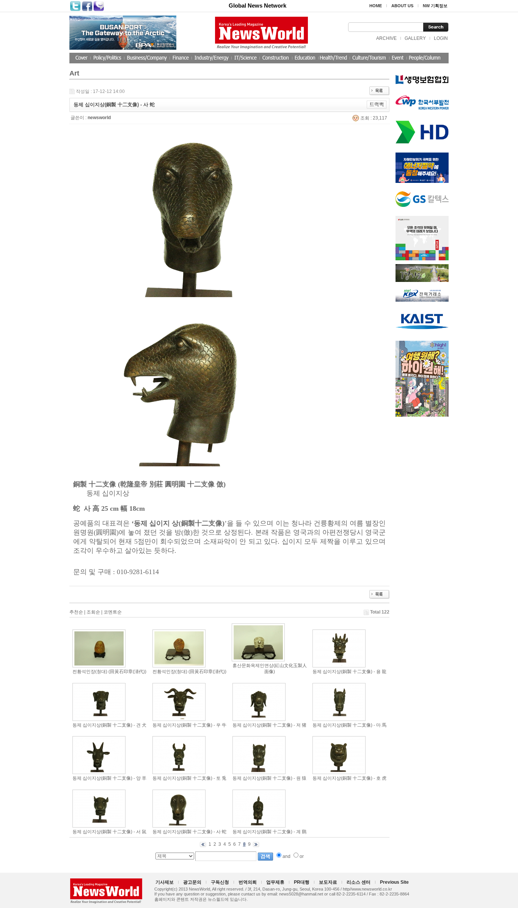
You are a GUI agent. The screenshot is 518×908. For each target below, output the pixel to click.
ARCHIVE (386, 38)
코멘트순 (113, 612)
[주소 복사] (377, 104)
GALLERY (415, 38)
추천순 (76, 612)
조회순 (93, 612)
